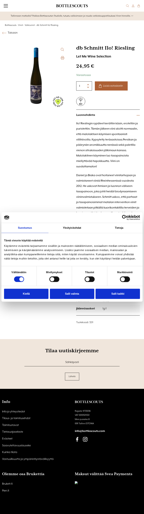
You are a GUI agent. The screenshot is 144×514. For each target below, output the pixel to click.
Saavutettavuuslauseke (16, 445)
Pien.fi (5, 490)
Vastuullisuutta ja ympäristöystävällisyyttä (28, 459)
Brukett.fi (7, 484)
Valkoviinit (30, 25)
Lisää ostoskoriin (113, 86)
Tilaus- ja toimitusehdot (16, 418)
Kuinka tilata (9, 452)
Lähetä (72, 376)
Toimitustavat (10, 425)
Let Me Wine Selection (93, 56)
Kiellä (26, 293)
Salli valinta (72, 293)
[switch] (54, 279)
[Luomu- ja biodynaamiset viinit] (80, 101)
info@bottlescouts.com (90, 431)
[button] (62, 49)
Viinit (20, 25)
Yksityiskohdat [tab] (72, 227)
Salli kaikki (117, 293)
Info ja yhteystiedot (13, 411)
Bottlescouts (10, 25)
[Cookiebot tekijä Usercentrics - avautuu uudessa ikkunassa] (124, 217)
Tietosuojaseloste (12, 431)
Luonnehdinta (85, 115)
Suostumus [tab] (25, 227)
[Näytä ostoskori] (138, 5)
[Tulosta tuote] (62, 58)
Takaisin (13, 32)
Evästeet (7, 438)
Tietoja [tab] (119, 227)
